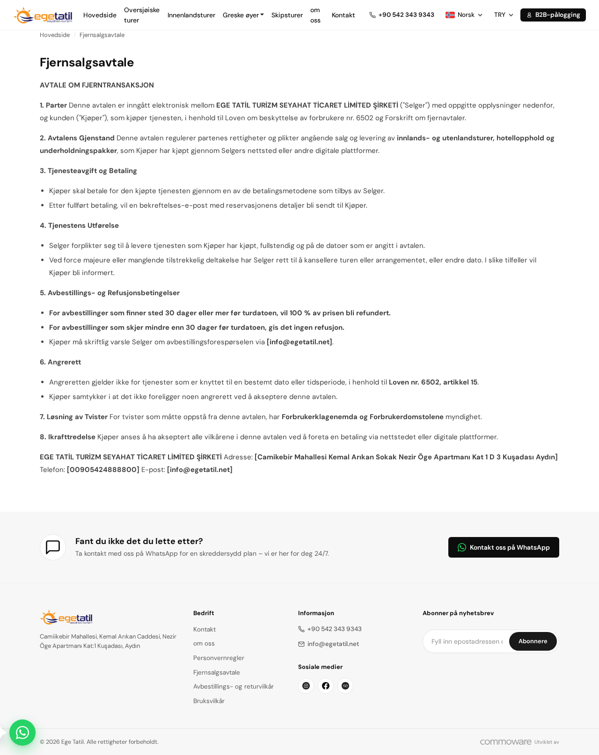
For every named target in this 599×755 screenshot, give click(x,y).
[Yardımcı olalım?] (22, 732)
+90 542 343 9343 (334, 629)
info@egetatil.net (333, 644)
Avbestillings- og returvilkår (233, 686)
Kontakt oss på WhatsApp (510, 547)
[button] (243, 15)
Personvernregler (218, 658)
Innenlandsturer (191, 15)
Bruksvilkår (209, 701)
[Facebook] (326, 686)
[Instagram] (306, 686)
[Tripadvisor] (345, 686)
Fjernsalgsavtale (102, 35)
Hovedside (100, 15)
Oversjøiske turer (142, 15)
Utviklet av (546, 742)
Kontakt (343, 15)
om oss (315, 15)
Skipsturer (287, 15)
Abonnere (533, 641)
